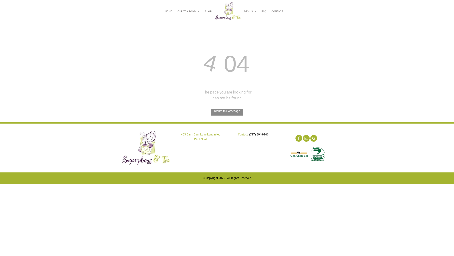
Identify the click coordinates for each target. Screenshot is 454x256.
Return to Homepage (227, 111)
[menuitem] (168, 11)
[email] (306, 139)
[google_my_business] (313, 139)
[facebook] (298, 139)
